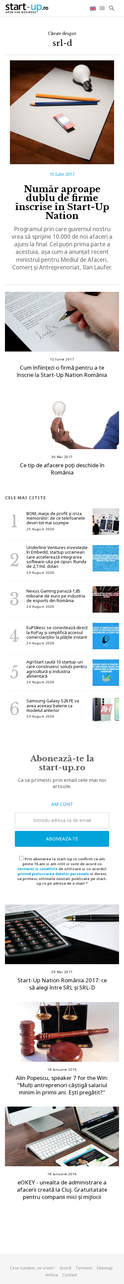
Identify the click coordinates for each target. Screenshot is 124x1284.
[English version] (93, 8)
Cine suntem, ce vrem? (32, 1268)
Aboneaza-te (62, 839)
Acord (65, 1268)
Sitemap (105, 1268)
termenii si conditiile (38, 868)
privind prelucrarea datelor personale (53, 873)
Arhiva (51, 1275)
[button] (103, 8)
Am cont (62, 804)
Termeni (83, 1268)
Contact (69, 1275)
